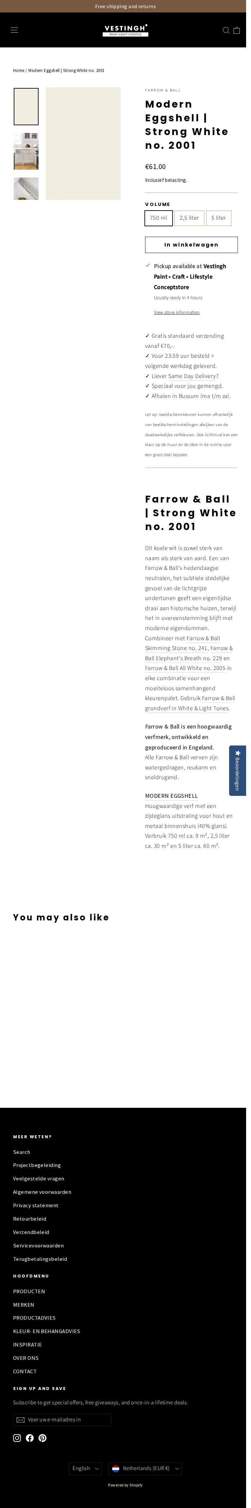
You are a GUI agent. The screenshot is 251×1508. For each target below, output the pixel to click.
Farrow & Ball (163, 90)
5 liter (218, 218)
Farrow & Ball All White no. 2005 (185, 668)
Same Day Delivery (192, 376)
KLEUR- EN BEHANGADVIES (46, 1331)
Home (19, 70)
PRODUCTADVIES (34, 1317)
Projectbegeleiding (37, 1165)
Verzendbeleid (31, 1232)
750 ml (158, 218)
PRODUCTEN (29, 1291)
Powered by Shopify (125, 1484)
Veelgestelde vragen (38, 1178)
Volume (158, 204)
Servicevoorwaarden (38, 1245)
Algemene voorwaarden (42, 1192)
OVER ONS (26, 1358)
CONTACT (25, 1371)
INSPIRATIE (27, 1344)
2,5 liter (189, 218)
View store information (177, 312)
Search (21, 1152)
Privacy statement (36, 1205)
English (81, 1468)
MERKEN (24, 1304)
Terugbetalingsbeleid (40, 1259)
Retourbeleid (29, 1218)
